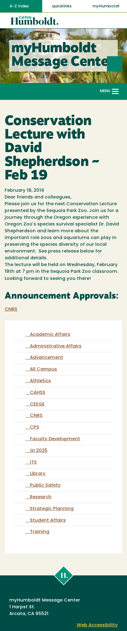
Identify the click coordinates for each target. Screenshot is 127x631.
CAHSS (37, 392)
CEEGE (37, 404)
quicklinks (62, 6)
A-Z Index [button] (20, 6)
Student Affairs (48, 520)
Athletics (40, 381)
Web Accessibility (97, 625)
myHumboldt (106, 6)
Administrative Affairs (55, 346)
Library (38, 474)
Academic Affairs (50, 334)
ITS (33, 462)
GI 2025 (38, 451)
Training (39, 532)
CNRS (11, 309)
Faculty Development (55, 439)
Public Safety (45, 485)
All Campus (43, 369)
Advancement (46, 357)
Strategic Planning (52, 509)
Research (40, 497)
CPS (34, 427)
